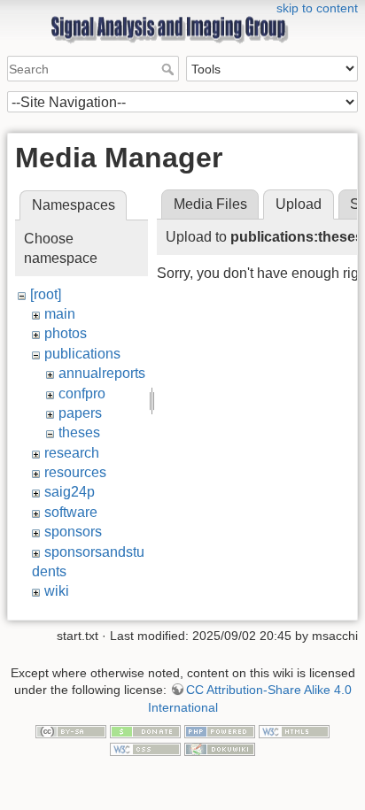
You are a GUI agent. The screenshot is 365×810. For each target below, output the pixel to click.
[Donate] (145, 731)
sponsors (73, 531)
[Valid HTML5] (294, 731)
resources (75, 472)
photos (65, 333)
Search (169, 69)
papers (80, 412)
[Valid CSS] (145, 748)
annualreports (101, 373)
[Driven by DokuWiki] (219, 748)
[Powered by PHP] (219, 731)
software (70, 512)
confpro (81, 393)
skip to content (317, 8)
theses (79, 432)
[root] (45, 294)
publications (82, 353)
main (59, 313)
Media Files (210, 204)
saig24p (69, 491)
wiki (56, 590)
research (71, 452)
